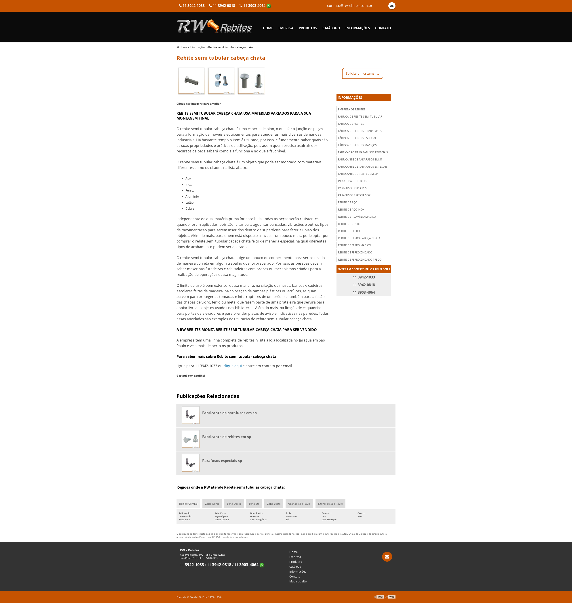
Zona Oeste (234, 504)
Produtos (308, 28)
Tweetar (185, 383)
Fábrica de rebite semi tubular (360, 116)
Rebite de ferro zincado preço (359, 259)
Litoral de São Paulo (330, 504)
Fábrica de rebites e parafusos (360, 131)
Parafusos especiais (352, 188)
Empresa (285, 28)
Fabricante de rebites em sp (358, 174)
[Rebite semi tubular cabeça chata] (191, 80)
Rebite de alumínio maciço (357, 217)
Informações (357, 28)
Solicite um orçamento (362, 73)
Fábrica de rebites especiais (357, 138)
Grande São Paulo (299, 504)
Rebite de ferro (349, 231)
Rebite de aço (347, 202)
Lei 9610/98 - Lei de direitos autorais (228, 536)
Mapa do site (298, 581)
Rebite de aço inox (351, 209)
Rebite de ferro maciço (354, 245)
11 (254, 5)
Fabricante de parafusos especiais (362, 167)
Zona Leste (274, 504)
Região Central (188, 504)
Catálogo (331, 28)
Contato (383, 28)
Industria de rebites (352, 181)
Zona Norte (212, 504)
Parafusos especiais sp (354, 195)
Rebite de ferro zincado (355, 252)
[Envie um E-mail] (387, 557)
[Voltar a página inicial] (214, 24)
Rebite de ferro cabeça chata (359, 238)
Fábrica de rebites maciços (357, 145)
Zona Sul (254, 504)
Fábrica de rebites (351, 124)
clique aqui (232, 365)
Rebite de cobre (349, 224)
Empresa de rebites (351, 109)
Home (268, 28)
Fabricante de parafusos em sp (360, 159)
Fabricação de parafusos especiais (363, 152)
